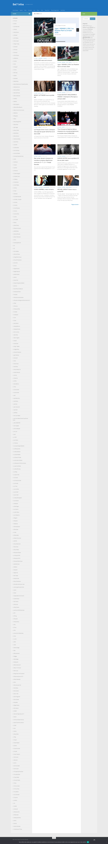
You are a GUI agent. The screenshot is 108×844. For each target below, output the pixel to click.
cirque (15, 190)
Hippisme (16, 378)
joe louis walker (93, 39)
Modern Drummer (17, 538)
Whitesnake (16, 814)
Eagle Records (16, 268)
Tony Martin (16, 791)
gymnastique (16, 355)
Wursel (15, 823)
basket (15, 75)
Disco (15, 239)
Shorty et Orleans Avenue (19, 719)
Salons (15, 716)
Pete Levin (16, 604)
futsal (15, 320)
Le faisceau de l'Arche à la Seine (20, 463)
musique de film (17, 555)
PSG (62, 25)
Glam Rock (16, 334)
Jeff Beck (15, 412)
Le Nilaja (15, 471)
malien (84, 42)
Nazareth (15, 569)
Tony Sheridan (16, 794)
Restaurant (16, 662)
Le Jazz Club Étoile (17, 466)
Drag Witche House (17, 257)
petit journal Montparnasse (19, 610)
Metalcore (16, 523)
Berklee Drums (17, 87)
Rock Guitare (46, 187)
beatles (88, 27)
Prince (15, 627)
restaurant (87, 45)
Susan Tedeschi (17, 754)
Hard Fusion (16, 363)
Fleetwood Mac (17, 309)
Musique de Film (17, 558)
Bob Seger (16, 127)
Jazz (34, 10)
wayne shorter (85, 50)
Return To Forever (17, 667)
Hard (15, 360)
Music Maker (16, 549)
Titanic (15, 783)
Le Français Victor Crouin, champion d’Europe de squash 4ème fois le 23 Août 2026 (44, 132)
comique (15, 202)
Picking (15, 616)
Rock (42, 10)
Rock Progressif (17, 696)
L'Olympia (16, 443)
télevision (16, 760)
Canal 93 (15, 144)
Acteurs (63, 187)
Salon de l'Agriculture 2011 (19, 714)
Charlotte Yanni (17, 176)
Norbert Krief (16, 578)
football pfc (16, 314)
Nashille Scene (17, 564)
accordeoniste (16, 26)
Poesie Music (16, 621)
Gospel (15, 340)
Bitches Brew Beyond (18, 107)
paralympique (16, 598)
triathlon (15, 800)
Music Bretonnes (17, 543)
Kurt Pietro (16, 440)
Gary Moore (16, 323)
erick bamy (88, 32)
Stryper (15, 739)
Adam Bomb (16, 32)
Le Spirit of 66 (16, 474)
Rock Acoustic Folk (17, 685)
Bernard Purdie (17, 92)
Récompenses (17, 653)
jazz (90, 39)
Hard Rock (63, 10)
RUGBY (15, 711)
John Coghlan (16, 425)
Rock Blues (16, 688)
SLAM (15, 725)
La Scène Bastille (17, 454)
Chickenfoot (16, 182)
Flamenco (16, 306)
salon (83, 47)
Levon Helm (16, 494)
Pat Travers (16, 601)
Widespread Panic (17, 817)
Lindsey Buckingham (18, 497)
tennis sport (16, 768)
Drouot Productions (18, 260)
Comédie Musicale (17, 196)
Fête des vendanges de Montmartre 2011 (22, 300)
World (15, 820)
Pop (14, 624)
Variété (15, 806)
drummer (16, 262)
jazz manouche (17, 407)
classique (15, 193)
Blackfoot (16, 113)
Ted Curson (16, 757)
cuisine (15, 216)
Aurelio (15, 61)
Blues (38, 10)
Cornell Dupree (17, 208)
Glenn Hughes (16, 337)
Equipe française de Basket (19, 283)
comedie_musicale (17, 199)
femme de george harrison (86, 34)
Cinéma (15, 188)
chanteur (90, 29)
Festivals (15, 294)
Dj (14, 245)
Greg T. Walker (17, 346)
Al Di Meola (16, 38)
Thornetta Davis (17, 774)
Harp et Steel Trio (17, 369)
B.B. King (15, 72)
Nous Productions (17, 581)
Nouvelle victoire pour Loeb (19, 584)
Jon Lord (15, 431)
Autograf (15, 66)
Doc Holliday (16, 251)
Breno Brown (16, 136)
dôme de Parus (17, 254)
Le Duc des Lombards (18, 460)
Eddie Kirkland (16, 274)
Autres (15, 69)
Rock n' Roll (16, 693)
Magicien (15, 518)
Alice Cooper (16, 41)
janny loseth (88, 39)
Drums (15, 265)
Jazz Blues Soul (17, 398)
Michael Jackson (17, 526)
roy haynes (92, 45)
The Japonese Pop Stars (18, 771)
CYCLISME (16, 219)
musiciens (87, 44)
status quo (90, 47)
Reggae (15, 656)
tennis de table (17, 765)
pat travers (84, 45)
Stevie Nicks (16, 734)
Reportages (16, 659)
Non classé (16, 575)
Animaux (15, 49)
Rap (14, 650)
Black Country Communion (19, 110)
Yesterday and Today (18, 829)
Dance (15, 222)
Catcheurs (16, 162)
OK (87, 842)
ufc (14, 803)
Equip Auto (16, 280)
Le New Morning (17, 469)
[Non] (106, 842)
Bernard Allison (17, 90)
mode (15, 532)
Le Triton (15, 486)
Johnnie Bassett (17, 428)
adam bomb (85, 25)
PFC (14, 613)
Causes (15, 164)
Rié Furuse (16, 670)
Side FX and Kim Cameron (19, 722)
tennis (15, 762)
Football (59, 25)
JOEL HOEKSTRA (17, 422)
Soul (43, 93)
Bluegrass (16, 115)
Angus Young (16, 43)
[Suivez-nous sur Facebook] (29, 13)
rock (90, 45)
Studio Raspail (16, 742)
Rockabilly (16, 702)
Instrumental (16, 389)
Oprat (15, 592)
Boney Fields (16, 130)
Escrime (15, 285)
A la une (56, 25)
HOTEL (15, 381)
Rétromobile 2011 (17, 665)
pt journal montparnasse (18, 633)
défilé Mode (16, 231)
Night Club (16, 572)
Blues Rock (47, 10)
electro (15, 277)
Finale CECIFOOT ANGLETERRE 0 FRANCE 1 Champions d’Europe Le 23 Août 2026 (67, 97)
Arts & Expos (15, 10)
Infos (25, 10)
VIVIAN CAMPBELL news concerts (44, 189)
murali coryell (91, 42)
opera (15, 590)
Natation (15, 567)
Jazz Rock (16, 409)
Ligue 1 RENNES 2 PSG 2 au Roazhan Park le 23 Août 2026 (64, 31)
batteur (85, 27)
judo (15, 434)
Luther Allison (16, 512)
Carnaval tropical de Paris (18, 156)
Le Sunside (16, 483)
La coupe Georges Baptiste (19, 445)
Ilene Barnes (16, 383)
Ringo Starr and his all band (19, 673)
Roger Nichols (16, 705)
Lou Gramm (16, 509)
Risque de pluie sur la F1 (18, 676)
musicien (84, 44)
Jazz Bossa (16, 401)
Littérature (16, 503)
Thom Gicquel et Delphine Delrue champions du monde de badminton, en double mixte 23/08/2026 (68, 131)
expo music (91, 32)
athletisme (16, 58)
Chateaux (16, 179)
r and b (15, 639)
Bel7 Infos (18, 4)
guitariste (86, 37)
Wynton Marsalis (17, 826)
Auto (15, 64)
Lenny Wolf (16, 492)
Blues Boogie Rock (55, 10)
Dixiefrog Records (17, 242)
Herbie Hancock (17, 372)
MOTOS (15, 541)
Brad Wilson (16, 133)
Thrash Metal (16, 777)
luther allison (89, 40)
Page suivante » (75, 204)
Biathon (15, 101)
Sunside (15, 751)
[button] (50, 41)
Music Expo (16, 546)
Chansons (40, 58)
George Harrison (17, 329)
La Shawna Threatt (17, 457)
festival (92, 34)
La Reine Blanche (17, 451)
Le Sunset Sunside (17, 480)
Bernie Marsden (17, 95)
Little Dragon (16, 506)
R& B (15, 641)
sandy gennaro (86, 47)
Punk (15, 636)
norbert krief (93, 44)
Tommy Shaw (16, 788)
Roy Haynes (16, 708)
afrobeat (15, 35)
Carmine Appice (17, 153)
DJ (14, 248)
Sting (15, 737)
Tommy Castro (17, 786)
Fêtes (15, 303)
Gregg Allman (16, 349)
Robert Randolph (17, 679)
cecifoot (63, 92)
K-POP (15, 437)
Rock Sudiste (16, 699)
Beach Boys (16, 81)
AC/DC (15, 23)
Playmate (16, 618)
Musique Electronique (18, 561)
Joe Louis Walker (17, 415)
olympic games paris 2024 (19, 587)
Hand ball (15, 358)
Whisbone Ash (17, 811)
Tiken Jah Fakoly (17, 780)
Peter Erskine (16, 607)
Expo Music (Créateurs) (18, 288)
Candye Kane (16, 147)
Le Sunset (16, 477)
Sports (21, 10)
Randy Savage (16, 647)
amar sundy (90, 25)
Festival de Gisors (17, 291)
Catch (15, 159)
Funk (15, 317)
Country (45, 58)
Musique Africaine (17, 552)
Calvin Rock (16, 141)
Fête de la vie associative (18, 297)
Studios (15, 745)
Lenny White (16, 489)
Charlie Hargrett (17, 173)
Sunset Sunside (17, 748)
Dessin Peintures (17, 237)
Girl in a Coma (16, 332)
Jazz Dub (15, 404)
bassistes (16, 78)
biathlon (15, 98)
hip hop (15, 375)
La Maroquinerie (17, 448)
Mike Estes (16, 529)
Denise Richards (17, 234)
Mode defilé (16, 535)
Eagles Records (17, 271)
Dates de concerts (17, 228)
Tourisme (16, 797)
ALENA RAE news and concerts (43, 60)
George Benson (17, 326)
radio (15, 644)
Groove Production (17, 352)
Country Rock (16, 213)
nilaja (90, 44)
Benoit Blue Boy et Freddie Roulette (21, 84)
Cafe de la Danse (17, 139)
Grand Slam (16, 343)
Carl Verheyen (16, 150)
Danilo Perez (16, 225)
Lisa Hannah (16, 500)
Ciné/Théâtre (69, 187)
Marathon (16, 520)
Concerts (30, 10)
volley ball (16, 809)
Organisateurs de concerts (19, 595)
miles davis (87, 42)
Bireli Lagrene (16, 104)
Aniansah (15, 46)
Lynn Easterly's (17, 515)
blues (91, 27)
